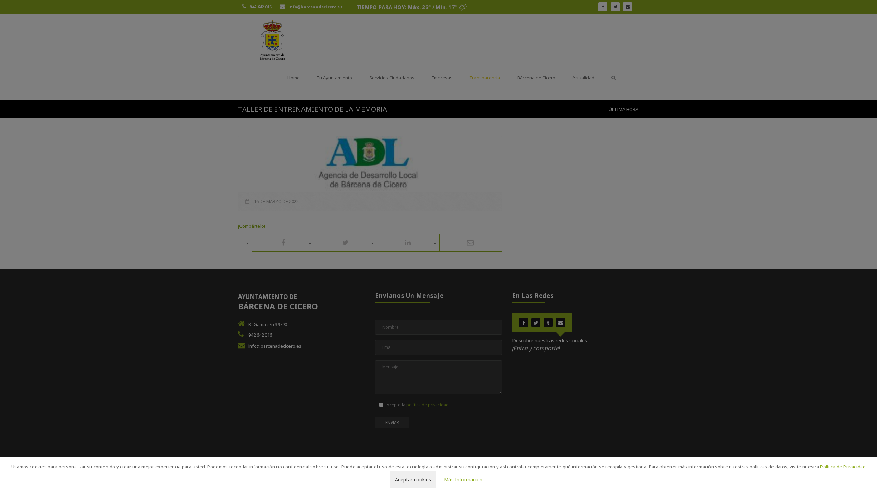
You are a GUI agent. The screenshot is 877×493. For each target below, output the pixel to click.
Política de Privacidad (843, 467)
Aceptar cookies (413, 479)
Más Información (463, 479)
